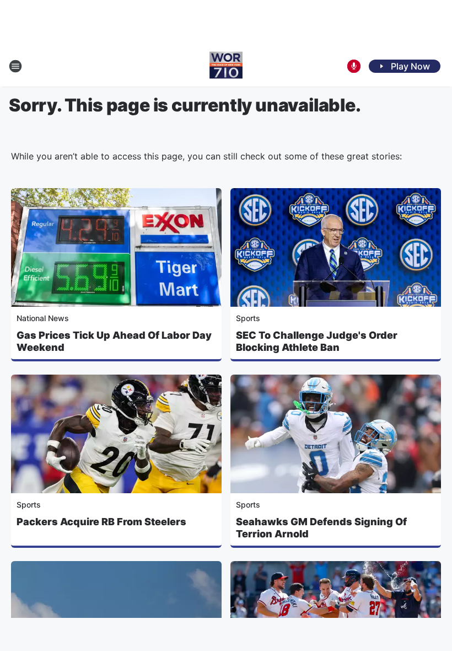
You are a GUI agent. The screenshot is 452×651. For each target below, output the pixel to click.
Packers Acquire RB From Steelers (101, 521)
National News (43, 318)
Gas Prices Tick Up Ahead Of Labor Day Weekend (114, 341)
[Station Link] (226, 66)
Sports (248, 318)
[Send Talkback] (353, 66)
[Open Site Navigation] (15, 66)
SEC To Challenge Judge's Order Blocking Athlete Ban (316, 341)
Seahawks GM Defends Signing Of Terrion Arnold (321, 528)
